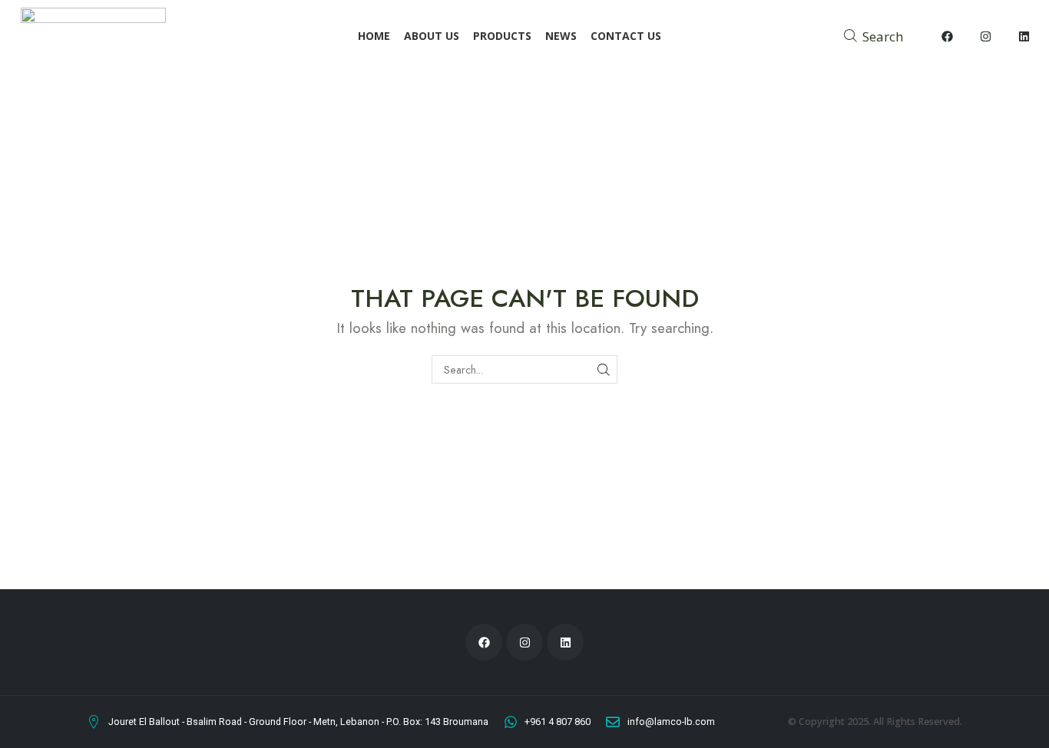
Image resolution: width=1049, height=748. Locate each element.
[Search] (603, 369)
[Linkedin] (1024, 36)
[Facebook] (947, 36)
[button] (873, 36)
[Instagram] (985, 36)
